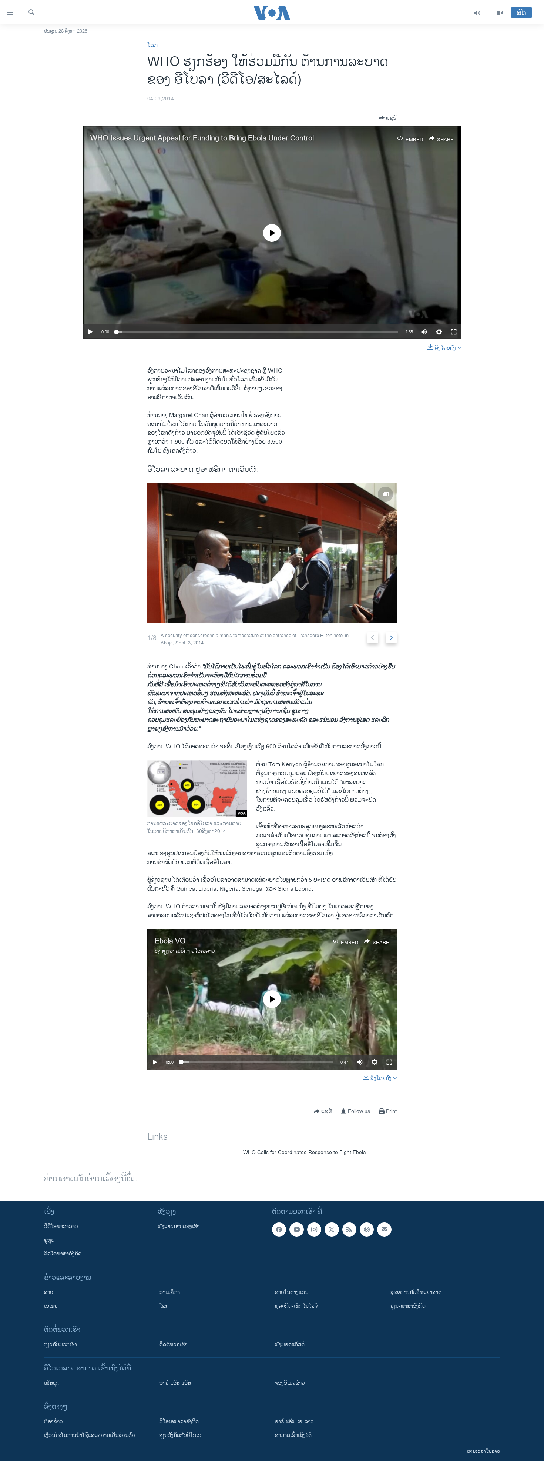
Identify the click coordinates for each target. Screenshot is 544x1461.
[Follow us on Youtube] (296, 1229)
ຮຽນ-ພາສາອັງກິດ (408, 1306)
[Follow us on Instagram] (314, 1229)
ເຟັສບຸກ (52, 1383)
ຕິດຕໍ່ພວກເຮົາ (173, 1344)
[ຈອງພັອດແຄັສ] (384, 1229)
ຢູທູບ (49, 1240)
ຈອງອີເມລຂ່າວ (290, 1383)
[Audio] (477, 13)
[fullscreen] (453, 331)
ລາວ (48, 1292)
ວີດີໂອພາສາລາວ (61, 1226)
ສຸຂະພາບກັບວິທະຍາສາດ (415, 1292)
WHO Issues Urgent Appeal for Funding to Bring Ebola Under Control (202, 138)
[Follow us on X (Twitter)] (332, 1229)
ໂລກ (152, 46)
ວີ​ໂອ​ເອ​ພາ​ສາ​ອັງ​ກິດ (179, 1421)
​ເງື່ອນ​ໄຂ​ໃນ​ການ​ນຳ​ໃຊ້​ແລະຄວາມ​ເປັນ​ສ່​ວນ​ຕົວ (89, 1435)
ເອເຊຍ (51, 1306)
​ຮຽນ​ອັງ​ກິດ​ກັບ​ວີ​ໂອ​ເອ (180, 1435)
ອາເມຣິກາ (169, 1292)
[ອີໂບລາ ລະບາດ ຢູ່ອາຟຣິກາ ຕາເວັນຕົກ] (272, 553)
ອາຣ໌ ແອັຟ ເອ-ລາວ (294, 1421)
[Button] (388, 117)
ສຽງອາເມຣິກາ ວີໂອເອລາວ (188, 951)
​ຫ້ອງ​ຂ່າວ (53, 1421)
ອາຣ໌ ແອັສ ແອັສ (175, 1383)
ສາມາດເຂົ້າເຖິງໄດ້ (293, 1435)
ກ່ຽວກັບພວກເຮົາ (60, 1344)
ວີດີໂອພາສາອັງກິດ (62, 1254)
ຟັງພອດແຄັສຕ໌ (290, 1344)
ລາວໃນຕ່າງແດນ (291, 1292)
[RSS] (349, 1229)
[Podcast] (367, 1229)
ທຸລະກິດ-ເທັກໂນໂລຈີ (296, 1306)
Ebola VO (170, 941)
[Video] (499, 13)
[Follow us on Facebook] (279, 1229)
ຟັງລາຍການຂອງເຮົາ (178, 1226)
